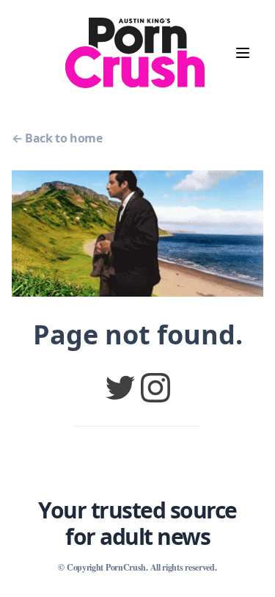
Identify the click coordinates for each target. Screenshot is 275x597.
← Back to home (57, 138)
